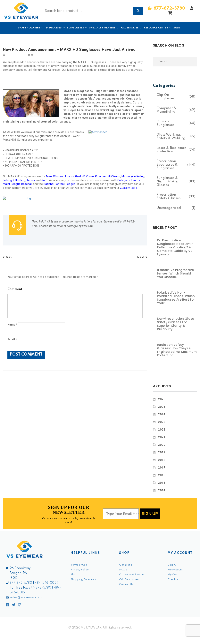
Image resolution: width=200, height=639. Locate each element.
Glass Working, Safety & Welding (171, 136)
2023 (161, 422)
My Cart (173, 574)
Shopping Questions (83, 579)
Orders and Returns (131, 574)
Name (12, 324)
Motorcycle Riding (133, 176)
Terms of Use (79, 565)
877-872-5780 (21, 582)
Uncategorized (168, 208)
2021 (161, 437)
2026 (161, 399)
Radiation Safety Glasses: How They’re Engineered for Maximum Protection (177, 350)
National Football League (59, 183)
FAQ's (123, 569)
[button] (170, 13)
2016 (161, 475)
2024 (161, 414)
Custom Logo (128, 187)
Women (58, 176)
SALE (176, 27)
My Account (175, 569)
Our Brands (126, 565)
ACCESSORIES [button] (129, 27)
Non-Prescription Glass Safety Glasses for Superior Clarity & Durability (175, 324)
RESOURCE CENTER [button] (156, 27)
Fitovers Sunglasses (165, 123)
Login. (172, 565)
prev (8, 257)
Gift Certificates (129, 579)
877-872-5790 (40, 587)
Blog (73, 574)
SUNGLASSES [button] (75, 27)
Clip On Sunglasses (165, 96)
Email (12, 339)
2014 (161, 490)
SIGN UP (150, 513)
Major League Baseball (17, 183)
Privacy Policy (79, 569)
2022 (161, 429)
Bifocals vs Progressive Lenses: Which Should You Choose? (175, 273)
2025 (161, 407)
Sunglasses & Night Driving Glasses (167, 181)
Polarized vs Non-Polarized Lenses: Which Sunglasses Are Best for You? (176, 298)
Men (49, 176)
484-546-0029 (46, 582)
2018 (161, 460)
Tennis (31, 180)
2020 (161, 445)
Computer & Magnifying (166, 110)
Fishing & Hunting (14, 180)
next (141, 257)
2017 (161, 467)
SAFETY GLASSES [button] (29, 27)
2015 (161, 483)
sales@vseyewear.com (27, 597)
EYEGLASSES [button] (54, 27)
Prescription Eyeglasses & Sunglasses (167, 165)
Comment (14, 289)
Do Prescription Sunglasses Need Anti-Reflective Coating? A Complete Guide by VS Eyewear (175, 247)
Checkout (173, 579)
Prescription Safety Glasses (168, 196)
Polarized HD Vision (107, 176)
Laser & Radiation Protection (171, 149)
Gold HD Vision (84, 176)
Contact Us (126, 584)
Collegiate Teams (128, 180)
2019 (161, 452)
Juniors (69, 176)
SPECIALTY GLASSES (102, 27)
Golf (44, 180)
